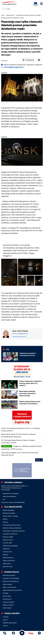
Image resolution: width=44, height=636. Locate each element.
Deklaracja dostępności (9, 496)
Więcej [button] (38, 460)
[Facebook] (13, 633)
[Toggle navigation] (41, 3)
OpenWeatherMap (19, 502)
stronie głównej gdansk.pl (14, 67)
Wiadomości (10, 15)
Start (2, 15)
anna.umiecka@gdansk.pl (20, 334)
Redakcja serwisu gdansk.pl (11, 493)
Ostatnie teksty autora (19, 336)
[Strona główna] (4, 633)
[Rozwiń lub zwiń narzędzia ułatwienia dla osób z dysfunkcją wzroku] (39, 633)
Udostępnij (30, 60)
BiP (4, 499)
